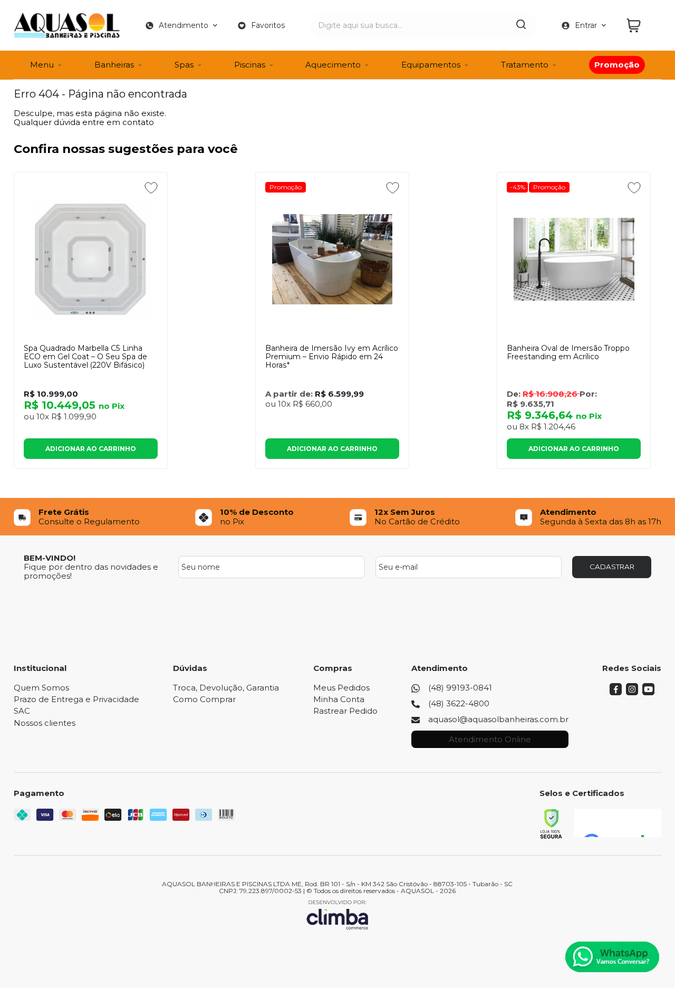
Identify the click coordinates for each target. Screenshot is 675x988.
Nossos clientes (44, 723)
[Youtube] (648, 692)
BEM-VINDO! (49, 558)
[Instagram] (632, 692)
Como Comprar (204, 699)
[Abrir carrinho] (641, 25)
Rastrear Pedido (345, 711)
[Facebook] (616, 692)
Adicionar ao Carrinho (90, 449)
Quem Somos (41, 688)
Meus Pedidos (341, 688)
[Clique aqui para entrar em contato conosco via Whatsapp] (612, 957)
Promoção (285, 187)
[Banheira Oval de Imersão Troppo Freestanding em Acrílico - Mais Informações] (574, 259)
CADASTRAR (612, 566)
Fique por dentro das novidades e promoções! (91, 571)
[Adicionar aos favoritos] (151, 188)
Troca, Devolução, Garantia (226, 688)
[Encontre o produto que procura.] (521, 25)
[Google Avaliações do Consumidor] (617, 823)
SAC (22, 711)
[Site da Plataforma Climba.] (337, 914)
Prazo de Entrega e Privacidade (76, 699)
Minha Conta (338, 699)
